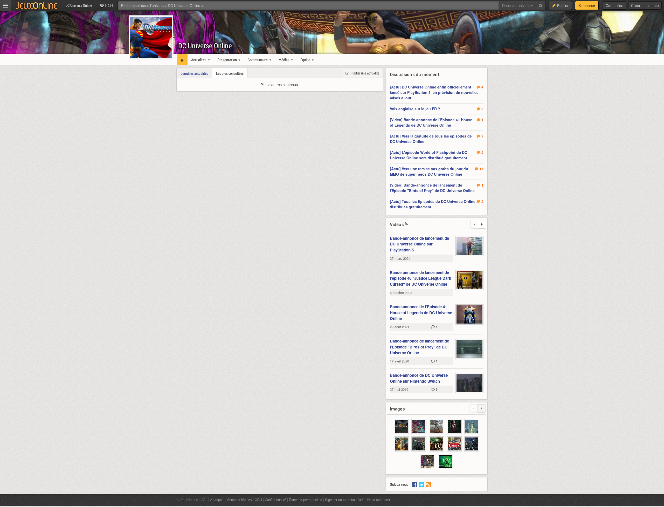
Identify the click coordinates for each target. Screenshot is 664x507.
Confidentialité (275, 499)
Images (397, 409)
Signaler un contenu (340, 499)
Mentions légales (239, 499)
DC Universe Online (205, 45)
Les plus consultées (230, 73)
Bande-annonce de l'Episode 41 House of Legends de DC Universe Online (421, 312)
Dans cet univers (516, 5)
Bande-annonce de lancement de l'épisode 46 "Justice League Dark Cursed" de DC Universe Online (420, 278)
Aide (361, 499)
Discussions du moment (414, 74)
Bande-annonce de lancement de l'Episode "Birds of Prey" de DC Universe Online (419, 346)
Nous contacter (378, 499)
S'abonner (586, 5)
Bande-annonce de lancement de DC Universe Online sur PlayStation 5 (419, 244)
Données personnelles (305, 499)
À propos (217, 499)
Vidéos (397, 224)
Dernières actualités (194, 73)
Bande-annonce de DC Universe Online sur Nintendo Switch (419, 378)
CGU (258, 499)
